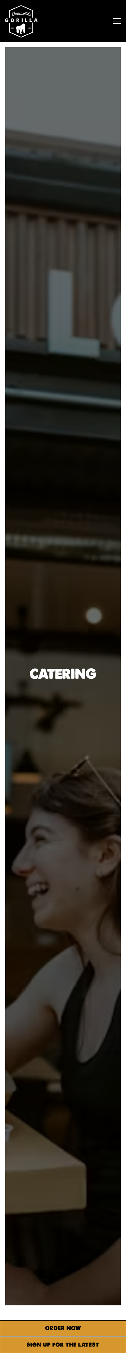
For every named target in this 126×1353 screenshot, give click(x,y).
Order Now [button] (63, 1328)
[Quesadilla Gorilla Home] (29, 21)
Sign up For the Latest (63, 1344)
